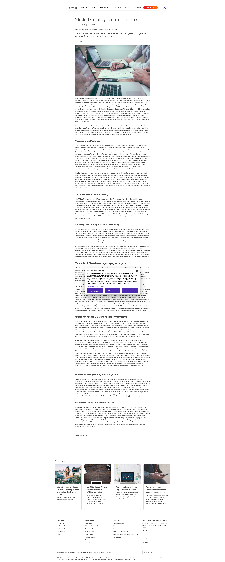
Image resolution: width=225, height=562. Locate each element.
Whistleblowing (87, 552)
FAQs (86, 545)
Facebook (148, 536)
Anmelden (138, 7)
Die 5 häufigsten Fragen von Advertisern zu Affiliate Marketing (97, 489)
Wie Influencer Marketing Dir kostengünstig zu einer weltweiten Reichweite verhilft (68, 491)
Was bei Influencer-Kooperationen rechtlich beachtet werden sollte (156, 489)
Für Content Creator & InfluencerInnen (68, 526)
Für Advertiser (61, 523)
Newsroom (116, 528)
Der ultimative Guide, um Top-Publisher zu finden (126, 488)
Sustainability (117, 537)
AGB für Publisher (70, 552)
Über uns (116, 7)
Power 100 (88, 543)
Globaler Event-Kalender (120, 531)
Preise (94, 7)
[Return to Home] (72, 7)
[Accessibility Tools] (164, 7)
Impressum (96, 552)
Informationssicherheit (105, 552)
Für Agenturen (61, 531)
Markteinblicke (89, 531)
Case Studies (89, 534)
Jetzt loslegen (150, 7)
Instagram (147, 542)
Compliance (79, 552)
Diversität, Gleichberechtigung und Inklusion (126, 534)
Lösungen (83, 7)
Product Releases (90, 537)
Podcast (87, 540)
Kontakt (126, 7)
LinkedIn (147, 539)
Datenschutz (60, 552)
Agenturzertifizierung (91, 528)
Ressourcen (104, 7)
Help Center (88, 523)
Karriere (115, 526)
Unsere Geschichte (119, 523)
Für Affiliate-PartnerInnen (64, 528)
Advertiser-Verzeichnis (91, 526)
